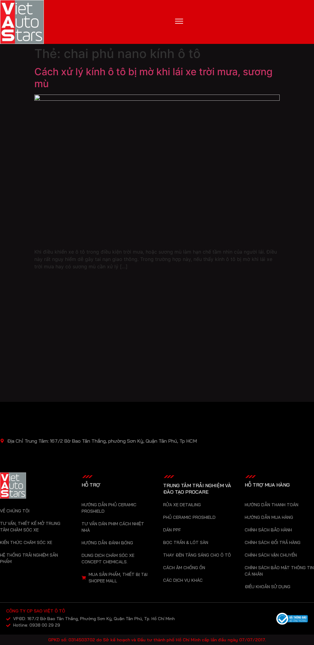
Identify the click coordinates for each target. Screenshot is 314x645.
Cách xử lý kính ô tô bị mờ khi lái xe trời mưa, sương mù (153, 77)
